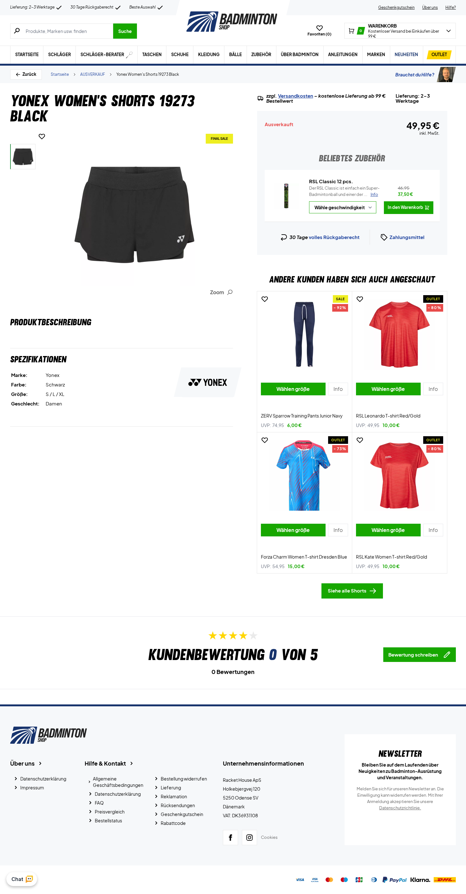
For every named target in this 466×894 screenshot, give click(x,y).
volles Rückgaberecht (334, 237)
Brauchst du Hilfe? (414, 74)
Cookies (269, 837)
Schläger (59, 54)
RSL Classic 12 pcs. (331, 181)
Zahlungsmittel (407, 237)
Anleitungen (343, 54)
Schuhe (180, 54)
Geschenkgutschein (396, 7)
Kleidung (209, 54)
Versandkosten (295, 95)
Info (374, 194)
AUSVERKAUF (92, 74)
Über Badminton (300, 54)
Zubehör (261, 54)
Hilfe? (450, 7)
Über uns (430, 7)
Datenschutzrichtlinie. (400, 807)
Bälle (235, 54)
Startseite (27, 54)
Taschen (152, 54)
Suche (125, 31)
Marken (376, 54)
